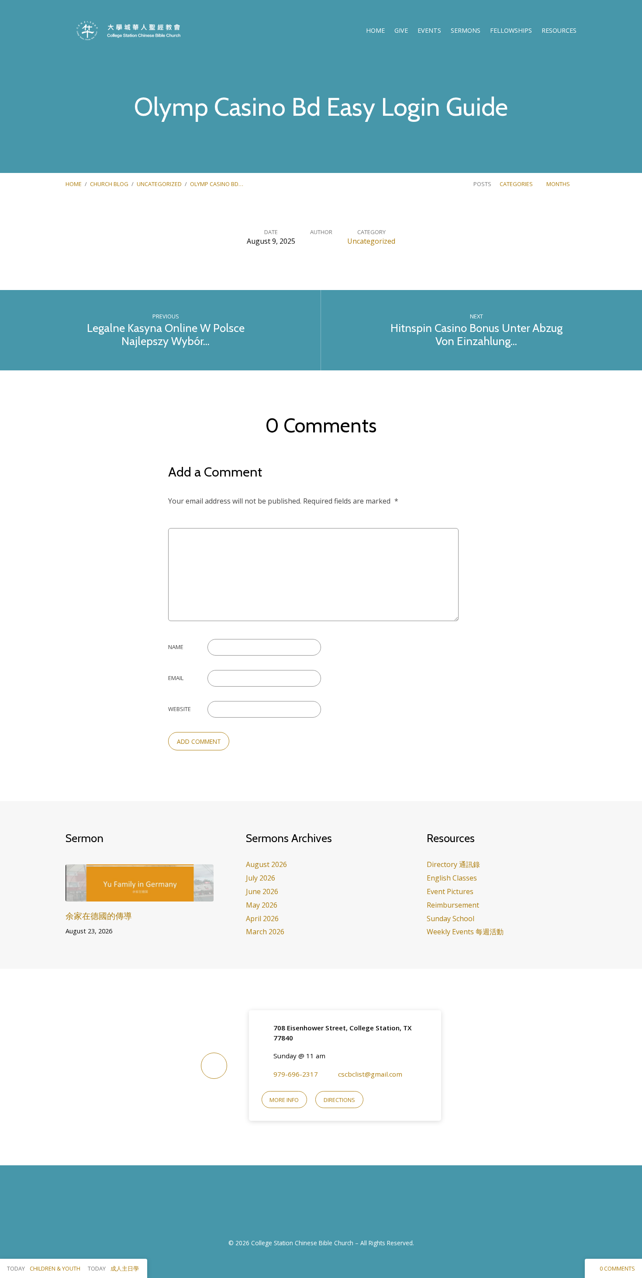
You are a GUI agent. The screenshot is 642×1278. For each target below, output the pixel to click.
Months (558, 184)
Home (375, 31)
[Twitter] (331, 1207)
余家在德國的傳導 (99, 916)
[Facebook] (310, 1207)
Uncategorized (159, 184)
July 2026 (260, 878)
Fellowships (511, 31)
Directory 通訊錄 (453, 864)
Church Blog (109, 184)
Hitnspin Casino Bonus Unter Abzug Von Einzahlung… (476, 334)
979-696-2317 (295, 1074)
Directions (339, 1100)
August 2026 (266, 864)
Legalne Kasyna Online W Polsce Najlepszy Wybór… (166, 334)
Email (175, 678)
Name (175, 647)
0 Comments (616, 1268)
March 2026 (265, 931)
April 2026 (262, 918)
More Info (284, 1100)
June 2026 (262, 891)
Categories (517, 184)
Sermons (465, 31)
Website (179, 709)
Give (401, 31)
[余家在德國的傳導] (140, 895)
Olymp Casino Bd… (216, 184)
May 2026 (261, 905)
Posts (482, 184)
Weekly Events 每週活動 (465, 931)
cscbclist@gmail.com (370, 1074)
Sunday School (450, 918)
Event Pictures (450, 891)
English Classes (452, 878)
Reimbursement (453, 905)
